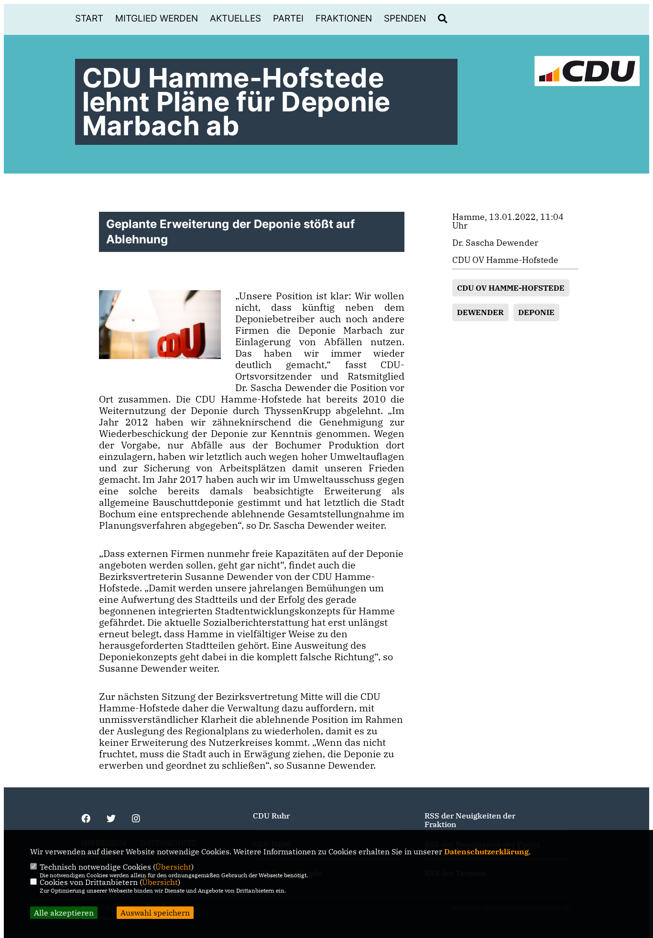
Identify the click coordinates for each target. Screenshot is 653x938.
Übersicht (173, 867)
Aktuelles (235, 18)
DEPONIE (536, 312)
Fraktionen (344, 18)
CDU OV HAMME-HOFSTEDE (511, 288)
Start (89, 18)
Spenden (405, 18)
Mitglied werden (156, 18)
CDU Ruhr (271, 815)
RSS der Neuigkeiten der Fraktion (469, 820)
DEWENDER (480, 312)
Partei (288, 18)
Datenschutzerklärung (486, 851)
